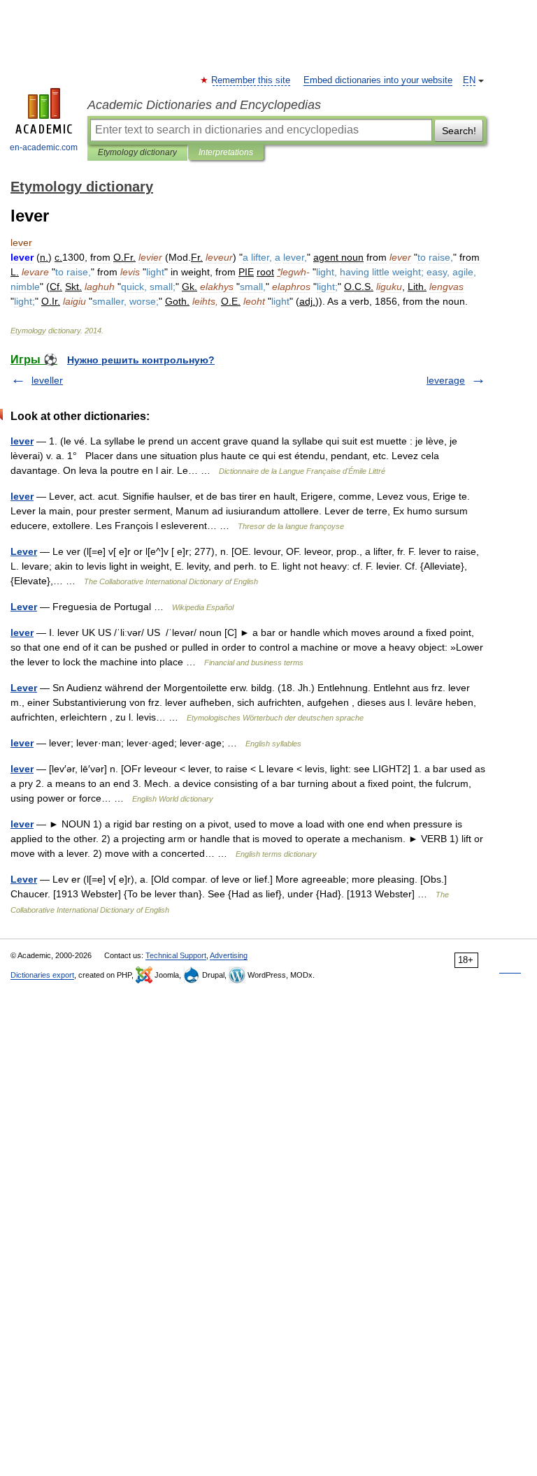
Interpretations (226, 152)
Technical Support (175, 955)
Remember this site (251, 80)
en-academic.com (44, 147)
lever (22, 441)
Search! (459, 130)
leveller (47, 380)
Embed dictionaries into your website (377, 80)
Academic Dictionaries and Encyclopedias (204, 105)
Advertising (229, 955)
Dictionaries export (42, 975)
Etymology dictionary (137, 152)
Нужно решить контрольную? (141, 360)
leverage (446, 380)
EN (469, 80)
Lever (23, 551)
